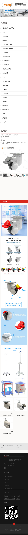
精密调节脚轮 (6, 56)
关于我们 (7, 496)
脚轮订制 (4, 118)
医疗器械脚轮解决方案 (8, 28)
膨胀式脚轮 (5, 85)
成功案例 (20, 529)
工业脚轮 (4, 89)
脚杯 (3, 114)
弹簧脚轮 (4, 101)
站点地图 (17, 530)
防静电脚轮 (5, 73)
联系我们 (13, 498)
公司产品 (13, 496)
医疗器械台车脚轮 (7, 44)
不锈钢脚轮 (5, 52)
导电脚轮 (4, 77)
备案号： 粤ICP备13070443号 (13, 528)
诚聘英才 (12, 530)
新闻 (18, 496)
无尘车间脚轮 (6, 81)
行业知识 (7, 498)
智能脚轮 (4, 122)
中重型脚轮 (5, 105)
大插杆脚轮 (5, 93)
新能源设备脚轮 (6, 69)
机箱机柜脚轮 (6, 60)
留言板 (18, 498)
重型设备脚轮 (6, 109)
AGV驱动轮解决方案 (7, 48)
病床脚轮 (4, 40)
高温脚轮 (4, 97)
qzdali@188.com (12, 468)
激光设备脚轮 (6, 64)
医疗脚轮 (4, 32)
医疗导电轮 (5, 36)
